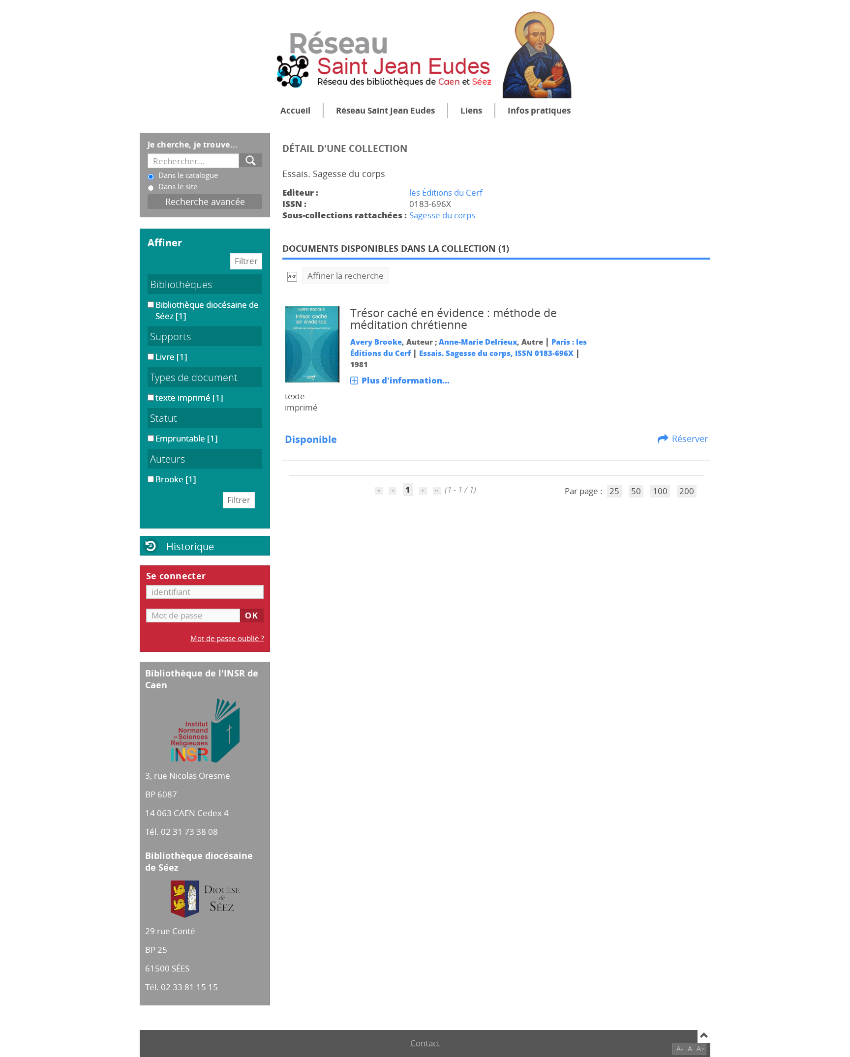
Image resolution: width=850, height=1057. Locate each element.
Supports (170, 336)
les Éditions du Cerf (446, 192)
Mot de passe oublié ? (227, 638)
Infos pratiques (539, 110)
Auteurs (167, 459)
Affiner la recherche (345, 275)
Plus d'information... (406, 380)
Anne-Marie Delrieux (478, 342)
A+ (701, 1048)
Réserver (690, 438)
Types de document (194, 377)
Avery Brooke (376, 342)
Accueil (295, 110)
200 (686, 491)
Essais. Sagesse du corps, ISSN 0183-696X (496, 353)
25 (614, 491)
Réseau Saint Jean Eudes (385, 110)
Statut (163, 418)
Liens (471, 110)
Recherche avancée (205, 201)
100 (660, 491)
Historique (190, 546)
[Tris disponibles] (292, 275)
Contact (425, 1043)
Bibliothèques (181, 284)
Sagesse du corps (442, 215)
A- (679, 1048)
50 (636, 491)
